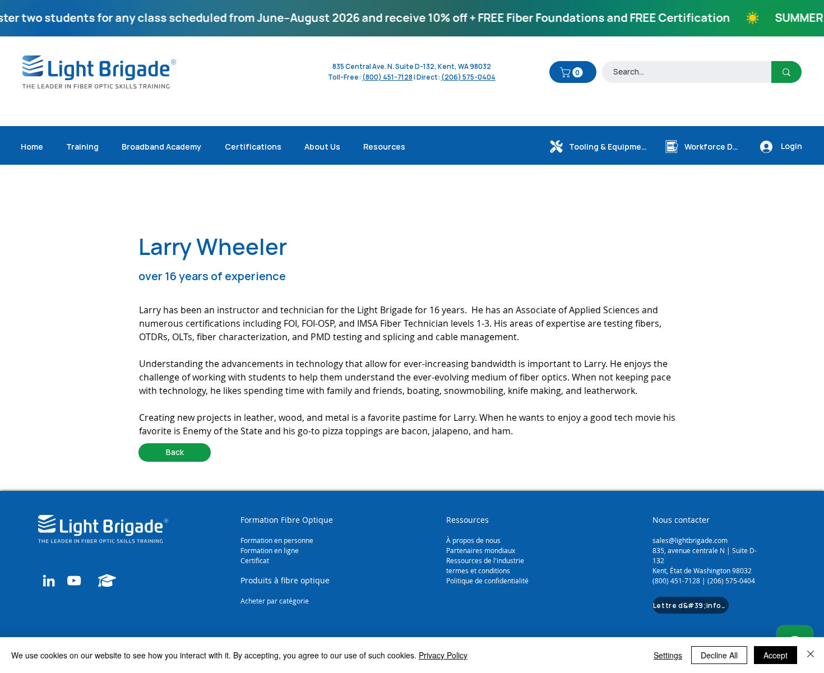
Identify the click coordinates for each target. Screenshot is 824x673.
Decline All (719, 655)
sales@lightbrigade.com (690, 540)
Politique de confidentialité (487, 580)
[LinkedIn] (48, 580)
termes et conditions (478, 570)
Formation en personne (276, 540)
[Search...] (786, 72)
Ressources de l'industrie (485, 560)
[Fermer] (810, 655)
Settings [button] (668, 655)
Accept (775, 655)
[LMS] (107, 580)
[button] (572, 72)
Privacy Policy (443, 655)
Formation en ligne (270, 550)
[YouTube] (74, 580)
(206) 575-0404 (468, 77)
